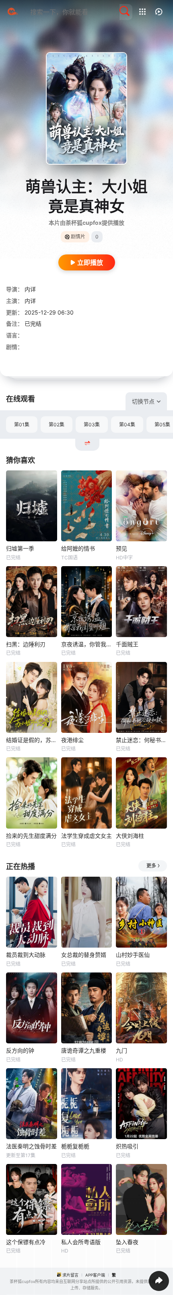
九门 (121, 1050)
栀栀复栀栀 (75, 1146)
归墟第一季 (20, 548)
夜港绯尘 (72, 739)
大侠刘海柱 (130, 835)
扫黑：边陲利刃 (25, 644)
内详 (30, 289)
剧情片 (78, 237)
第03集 (92, 425)
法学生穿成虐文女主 (86, 835)
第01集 (21, 425)
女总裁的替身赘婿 (83, 954)
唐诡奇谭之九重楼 (83, 1050)
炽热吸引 (127, 1146)
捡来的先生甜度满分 (31, 835)
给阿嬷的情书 (78, 548)
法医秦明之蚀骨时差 (31, 1146)
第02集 (56, 425)
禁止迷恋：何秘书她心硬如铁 (141, 739)
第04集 (127, 425)
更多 (151, 866)
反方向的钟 (20, 1050)
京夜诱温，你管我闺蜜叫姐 (86, 644)
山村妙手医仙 (133, 954)
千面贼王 (127, 644)
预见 (121, 548)
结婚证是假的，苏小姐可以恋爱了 (31, 739)
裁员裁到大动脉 (25, 954)
